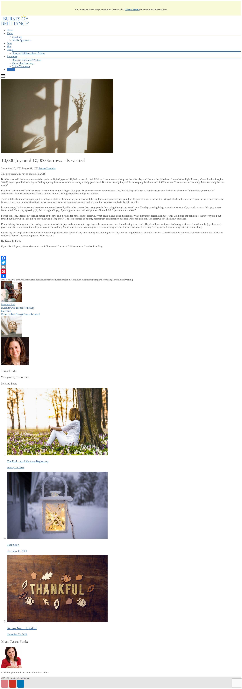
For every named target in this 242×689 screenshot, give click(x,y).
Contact (11, 69)
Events (10, 49)
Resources (12, 56)
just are (72, 279)
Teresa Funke (132, 9)
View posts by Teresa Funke (15, 377)
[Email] (113, 267)
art (26, 279)
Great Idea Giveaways (23, 63)
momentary (91, 279)
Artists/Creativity (47, 168)
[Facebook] (113, 258)
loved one (81, 279)
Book (9, 43)
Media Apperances (22, 40)
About (10, 33)
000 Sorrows (16, 279)
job (66, 279)
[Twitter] (113, 262)
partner (100, 279)
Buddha (38, 279)
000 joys (5, 279)
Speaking (17, 36)
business (46, 279)
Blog (9, 46)
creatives (54, 279)
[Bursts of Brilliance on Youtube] (12, 684)
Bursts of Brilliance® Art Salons (28, 53)
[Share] (113, 276)
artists (31, 279)
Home (10, 30)
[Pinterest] (113, 271)
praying (108, 279)
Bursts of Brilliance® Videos (26, 60)
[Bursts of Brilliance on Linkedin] (20, 684)
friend (62, 279)
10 (24, 279)
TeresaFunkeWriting (122, 279)
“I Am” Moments (21, 66)
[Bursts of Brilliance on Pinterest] (4, 684)
